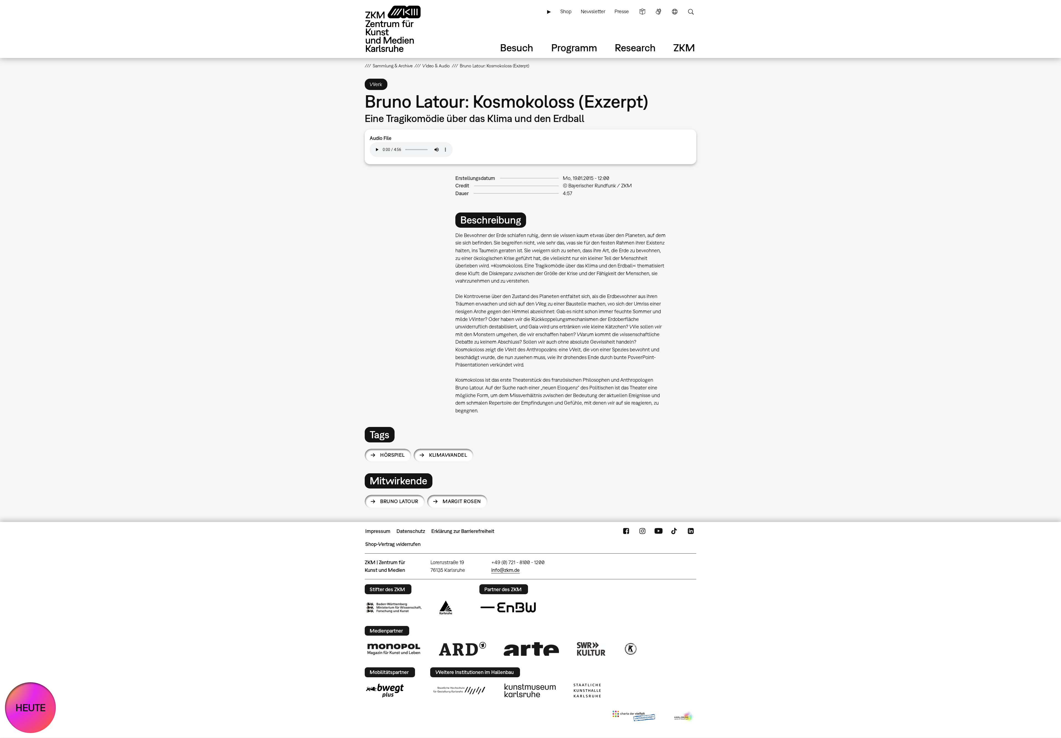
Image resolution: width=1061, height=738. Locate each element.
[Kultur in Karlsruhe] (630, 649)
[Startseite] (401, 29)
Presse (621, 11)
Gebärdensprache (658, 11)
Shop (565, 11)
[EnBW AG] (508, 607)
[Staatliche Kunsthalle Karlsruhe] (587, 690)
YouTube (658, 531)
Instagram (642, 531)
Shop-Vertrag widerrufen (393, 544)
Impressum (377, 531)
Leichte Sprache (642, 11)
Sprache (674, 11)
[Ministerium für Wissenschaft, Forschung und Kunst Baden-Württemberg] (393, 607)
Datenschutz (410, 531)
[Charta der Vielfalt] (633, 717)
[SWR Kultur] (591, 649)
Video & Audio (436, 65)
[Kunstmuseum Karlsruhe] (530, 690)
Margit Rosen (462, 501)
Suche (690, 11)
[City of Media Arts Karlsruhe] (684, 717)
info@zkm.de (505, 570)
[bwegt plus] (385, 690)
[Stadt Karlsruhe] (446, 607)
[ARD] (462, 649)
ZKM (684, 48)
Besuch (516, 48)
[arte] (531, 649)
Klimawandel (448, 455)
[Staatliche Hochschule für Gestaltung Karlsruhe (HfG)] (459, 690)
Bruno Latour (399, 501)
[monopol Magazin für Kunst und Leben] (393, 649)
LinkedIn (690, 531)
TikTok (674, 531)
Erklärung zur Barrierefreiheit (462, 531)
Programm (574, 48)
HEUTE (30, 707)
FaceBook (626, 531)
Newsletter (593, 11)
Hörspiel (392, 455)
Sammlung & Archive (393, 65)
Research (635, 48)
